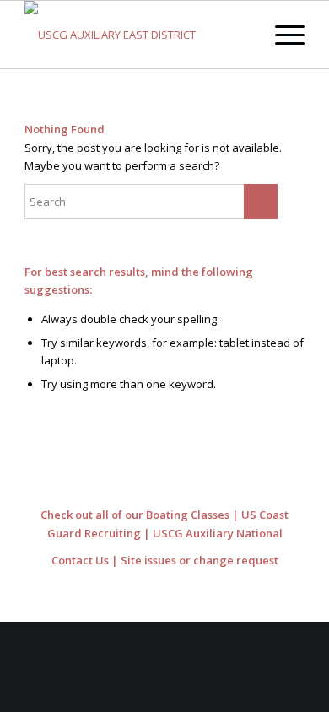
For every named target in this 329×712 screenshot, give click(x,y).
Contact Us (80, 560)
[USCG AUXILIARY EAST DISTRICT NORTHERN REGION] (136, 34)
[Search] (241, 34)
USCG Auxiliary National (218, 533)
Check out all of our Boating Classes (134, 514)
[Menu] (281, 34)
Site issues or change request (199, 560)
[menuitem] (241, 34)
